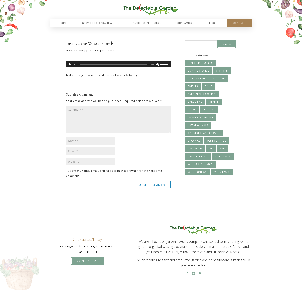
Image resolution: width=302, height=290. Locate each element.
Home (63, 23)
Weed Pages (222, 171)
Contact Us (87, 261)
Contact (239, 23)
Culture (218, 78)
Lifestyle (209, 109)
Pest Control (216, 140)
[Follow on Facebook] (187, 273)
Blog (212, 23)
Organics (194, 140)
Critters (222, 70)
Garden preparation (202, 94)
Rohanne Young (77, 50)
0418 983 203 (87, 252)
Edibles (193, 86)
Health (214, 101)
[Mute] (157, 64)
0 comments (108, 50)
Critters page (197, 78)
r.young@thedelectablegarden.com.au (87, 246)
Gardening (195, 101)
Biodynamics (183, 23)
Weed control (197, 171)
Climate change (198, 70)
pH (211, 148)
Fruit (208, 86)
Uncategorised (198, 156)
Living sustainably (200, 117)
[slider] (164, 64)
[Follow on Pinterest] (199, 273)
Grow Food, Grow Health (99, 23)
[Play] (70, 64)
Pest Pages (195, 148)
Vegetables (222, 156)
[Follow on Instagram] (193, 273)
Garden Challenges (145, 23)
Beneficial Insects (200, 62)
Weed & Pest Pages (200, 163)
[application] (118, 64)
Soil (222, 148)
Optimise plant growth (204, 132)
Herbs (192, 109)
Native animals (198, 125)
